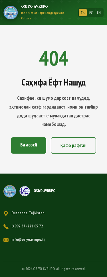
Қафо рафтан (73, 145)
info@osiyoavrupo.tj (28, 239)
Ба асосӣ (28, 145)
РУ (91, 13)
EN (99, 13)
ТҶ (83, 13)
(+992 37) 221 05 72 (27, 226)
